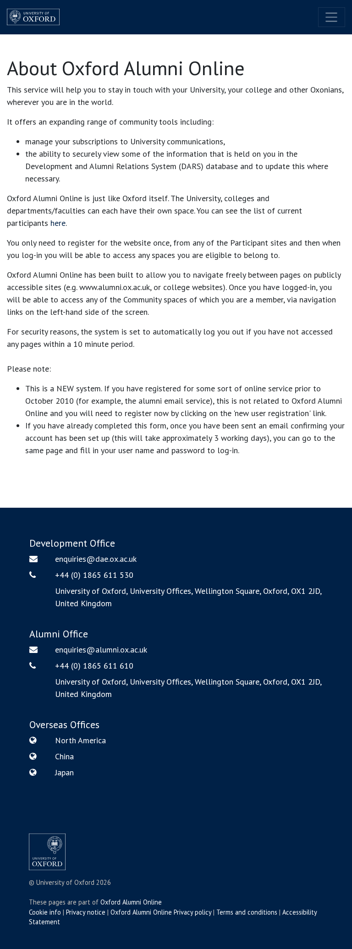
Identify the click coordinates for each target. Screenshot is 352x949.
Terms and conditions (246, 912)
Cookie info (45, 912)
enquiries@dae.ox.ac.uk (96, 559)
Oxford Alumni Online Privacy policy (160, 912)
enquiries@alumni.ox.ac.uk (101, 649)
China (64, 756)
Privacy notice (85, 912)
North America (80, 740)
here (58, 223)
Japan (64, 772)
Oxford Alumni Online (131, 902)
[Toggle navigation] (331, 17)
